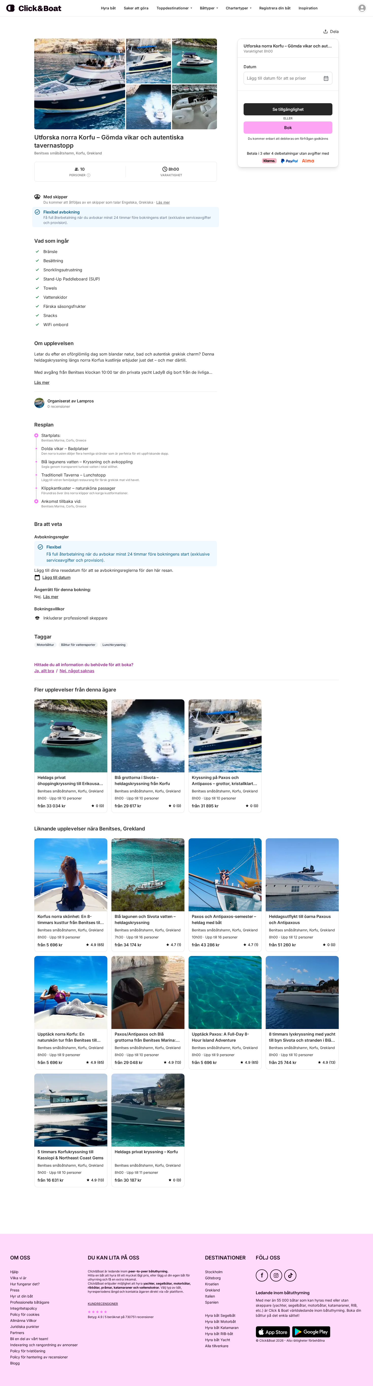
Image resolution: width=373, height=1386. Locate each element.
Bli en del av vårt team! (29, 1339)
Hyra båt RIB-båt (219, 1333)
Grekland (212, 1290)
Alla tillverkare (216, 1346)
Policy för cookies (24, 1314)
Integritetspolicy (23, 1308)
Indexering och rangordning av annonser (44, 1345)
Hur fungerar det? (25, 1284)
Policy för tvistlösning (27, 1351)
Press (14, 1290)
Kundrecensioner (103, 1304)
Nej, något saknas (77, 670)
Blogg (15, 1363)
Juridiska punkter (24, 1326)
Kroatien (212, 1284)
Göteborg (213, 1278)
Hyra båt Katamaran (222, 1327)
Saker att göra (136, 8)
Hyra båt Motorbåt (220, 1321)
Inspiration (308, 8)
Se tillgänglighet (288, 109)
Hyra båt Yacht (217, 1340)
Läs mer (41, 382)
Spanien (211, 1302)
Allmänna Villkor (23, 1320)
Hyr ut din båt (21, 1296)
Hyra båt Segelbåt (220, 1315)
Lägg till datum (56, 577)
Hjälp (14, 1272)
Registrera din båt (275, 8)
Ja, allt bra (44, 670)
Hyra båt (108, 8)
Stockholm (214, 1272)
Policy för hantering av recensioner (39, 1357)
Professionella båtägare (29, 1302)
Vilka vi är (18, 1278)
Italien (210, 1296)
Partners (17, 1332)
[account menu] (362, 8)
